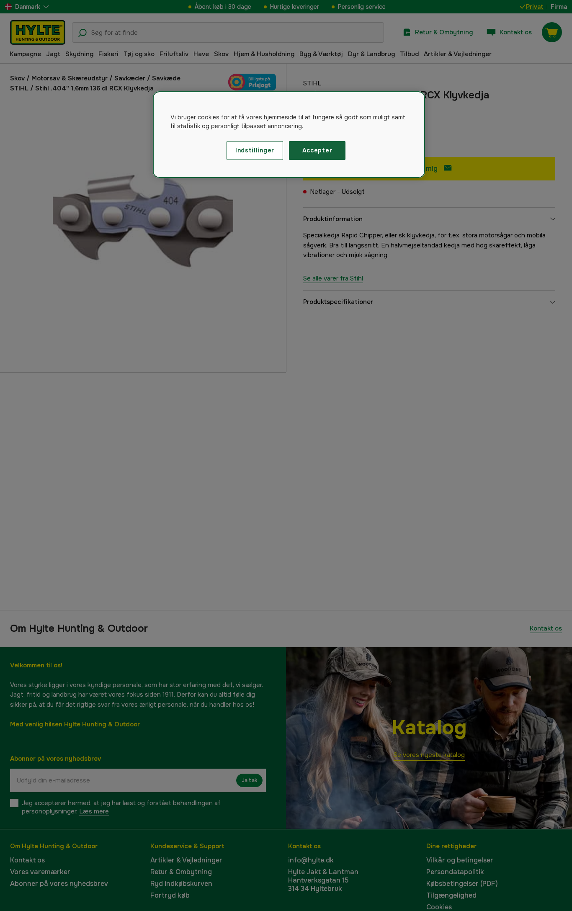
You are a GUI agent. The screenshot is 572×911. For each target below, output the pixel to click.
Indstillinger (254, 150)
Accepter (317, 150)
